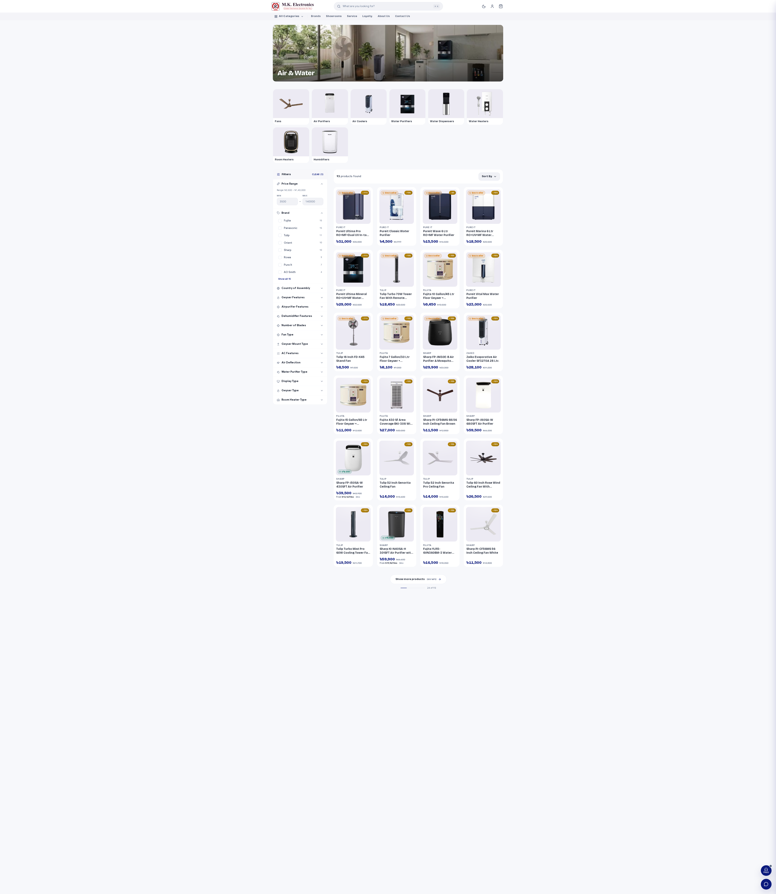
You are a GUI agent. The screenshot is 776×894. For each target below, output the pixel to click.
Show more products (415, 579)
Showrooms (334, 16)
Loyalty (367, 16)
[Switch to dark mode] (484, 6)
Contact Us (402, 16)
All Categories (289, 16)
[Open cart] (501, 6)
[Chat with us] (766, 884)
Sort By (487, 176)
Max (305, 195)
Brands (316, 16)
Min (279, 195)
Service (352, 16)
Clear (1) (317, 174)
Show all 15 (284, 278)
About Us (384, 16)
